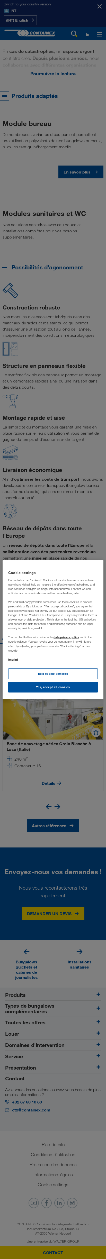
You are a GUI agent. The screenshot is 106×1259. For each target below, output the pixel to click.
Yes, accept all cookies (53, 687)
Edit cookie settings (53, 674)
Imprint (13, 659)
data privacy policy (66, 637)
